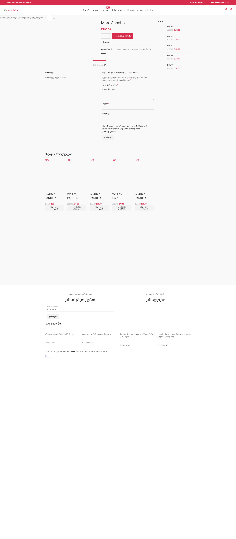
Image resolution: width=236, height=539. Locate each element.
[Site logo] (12, 10)
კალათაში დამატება (123, 36)
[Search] (216, 10)
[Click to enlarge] (50, 18)
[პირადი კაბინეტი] (221, 10)
